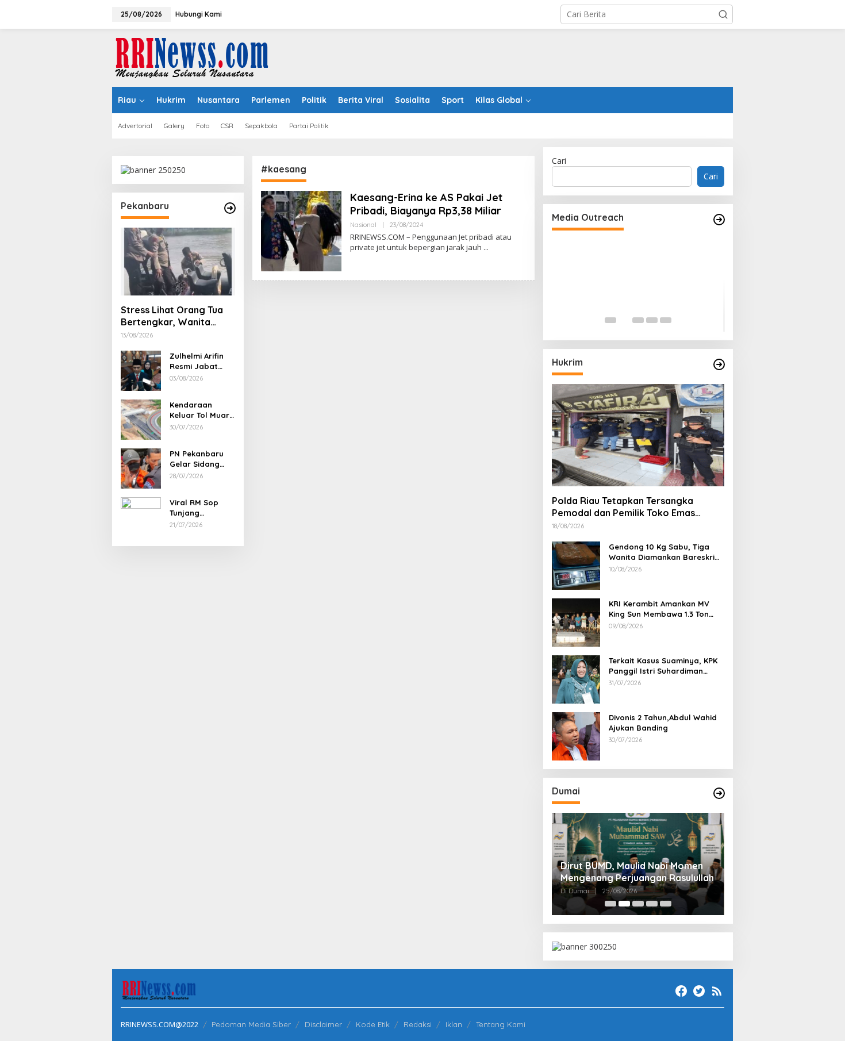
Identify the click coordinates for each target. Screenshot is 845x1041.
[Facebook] (681, 991)
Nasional (363, 225)
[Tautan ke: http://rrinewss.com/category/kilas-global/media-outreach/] (719, 219)
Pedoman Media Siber (251, 1024)
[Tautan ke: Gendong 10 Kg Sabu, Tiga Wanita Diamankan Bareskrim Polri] (576, 564)
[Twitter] (699, 991)
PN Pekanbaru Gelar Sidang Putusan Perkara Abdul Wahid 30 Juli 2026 (201, 459)
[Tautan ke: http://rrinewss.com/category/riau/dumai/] (719, 793)
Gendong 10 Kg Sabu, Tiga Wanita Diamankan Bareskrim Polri (665, 552)
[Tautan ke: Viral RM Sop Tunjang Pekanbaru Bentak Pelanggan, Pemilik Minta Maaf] (141, 516)
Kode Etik (373, 1024)
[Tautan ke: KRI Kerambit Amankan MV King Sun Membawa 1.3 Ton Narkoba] (576, 621)
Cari (559, 160)
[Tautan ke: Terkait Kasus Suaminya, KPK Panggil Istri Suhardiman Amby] (576, 678)
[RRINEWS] (198, 56)
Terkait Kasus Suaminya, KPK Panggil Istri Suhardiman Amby (663, 666)
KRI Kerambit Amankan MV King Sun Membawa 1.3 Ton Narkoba (659, 609)
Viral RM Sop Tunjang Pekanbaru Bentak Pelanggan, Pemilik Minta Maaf (194, 508)
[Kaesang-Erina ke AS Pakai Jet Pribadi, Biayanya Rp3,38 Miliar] (486, 247)
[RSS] (716, 991)
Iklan (453, 1024)
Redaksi (418, 1024)
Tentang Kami (500, 1024)
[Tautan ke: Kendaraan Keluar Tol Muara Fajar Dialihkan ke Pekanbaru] (141, 418)
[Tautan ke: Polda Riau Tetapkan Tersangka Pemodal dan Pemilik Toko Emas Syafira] (638, 435)
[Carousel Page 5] (665, 320)
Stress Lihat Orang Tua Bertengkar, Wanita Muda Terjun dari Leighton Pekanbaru (172, 316)
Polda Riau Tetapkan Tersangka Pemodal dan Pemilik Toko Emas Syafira (623, 507)
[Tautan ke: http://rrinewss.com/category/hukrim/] (719, 364)
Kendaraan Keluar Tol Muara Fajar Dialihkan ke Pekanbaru (202, 410)
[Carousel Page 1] (610, 320)
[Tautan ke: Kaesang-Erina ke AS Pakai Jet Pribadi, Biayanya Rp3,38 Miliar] (301, 230)
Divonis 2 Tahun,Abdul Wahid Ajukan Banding (663, 722)
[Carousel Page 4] (652, 320)
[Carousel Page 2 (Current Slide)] (624, 320)
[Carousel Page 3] (638, 320)
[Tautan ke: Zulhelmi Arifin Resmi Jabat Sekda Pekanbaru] (141, 369)
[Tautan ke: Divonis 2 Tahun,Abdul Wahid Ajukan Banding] (576, 735)
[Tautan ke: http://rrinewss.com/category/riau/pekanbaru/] (230, 208)
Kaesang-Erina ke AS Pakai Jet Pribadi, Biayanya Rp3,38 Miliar (426, 204)
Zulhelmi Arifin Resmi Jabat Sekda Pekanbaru (197, 361)
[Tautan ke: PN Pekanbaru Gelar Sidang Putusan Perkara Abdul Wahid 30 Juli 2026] (141, 467)
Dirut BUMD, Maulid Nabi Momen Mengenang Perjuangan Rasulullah (637, 871)
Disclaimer (323, 1024)
